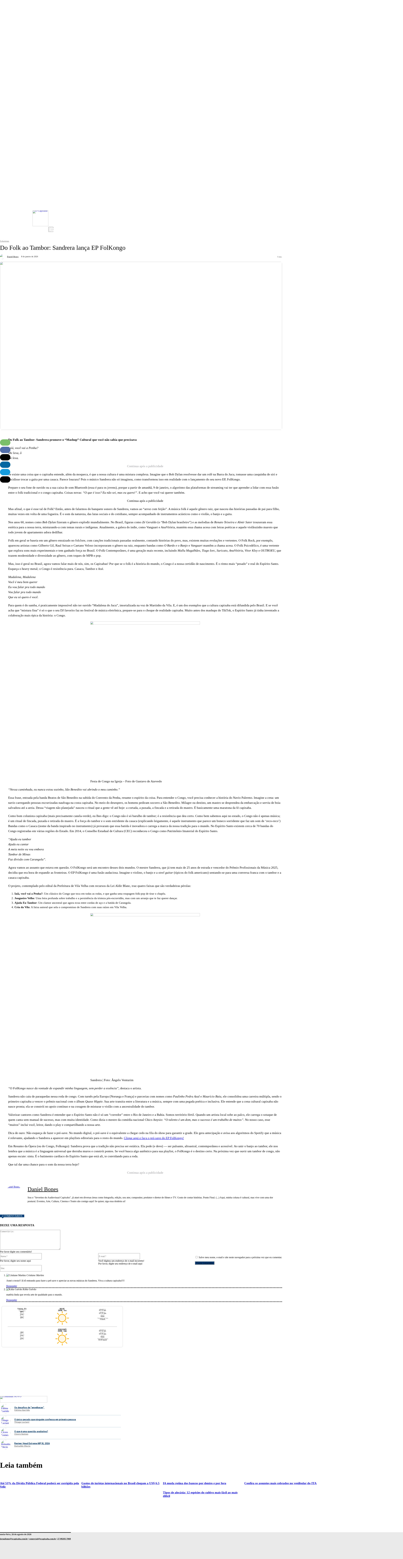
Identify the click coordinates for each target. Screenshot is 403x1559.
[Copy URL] (5, 479)
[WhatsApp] (5, 442)
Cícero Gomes (21, 1434)
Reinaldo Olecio (22, 1446)
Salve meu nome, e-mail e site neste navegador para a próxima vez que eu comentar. (240, 1257)
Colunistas (4, 241)
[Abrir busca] (50, 229)
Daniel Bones (13, 257)
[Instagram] (51, 198)
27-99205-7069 (64, 1539)
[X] (51, 224)
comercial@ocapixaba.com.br (42, 1539)
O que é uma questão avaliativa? (31, 1431)
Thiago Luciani (21, 1422)
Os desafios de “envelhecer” (29, 1407)
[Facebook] (51, 211)
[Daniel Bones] (3, 256)
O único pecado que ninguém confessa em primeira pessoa (45, 1419)
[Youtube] (51, 205)
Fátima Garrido (22, 1410)
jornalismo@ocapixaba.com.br (14, 1539)
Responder (11, 1286)
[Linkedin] (5, 465)
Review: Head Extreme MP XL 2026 (32, 1443)
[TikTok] (51, 217)
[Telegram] (5, 472)
